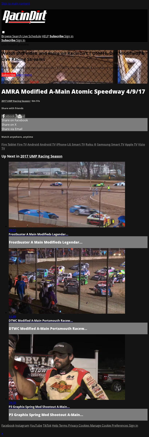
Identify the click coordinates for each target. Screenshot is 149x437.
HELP (45, 36)
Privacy (73, 426)
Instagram (22, 426)
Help (55, 426)
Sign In (20, 40)
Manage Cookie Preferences (109, 426)
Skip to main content (15, 3)
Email (21, 116)
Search (17, 36)
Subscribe (8, 75)
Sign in (68, 36)
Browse (6, 36)
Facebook (8, 116)
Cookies (84, 426)
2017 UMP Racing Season (16, 101)
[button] (3, 32)
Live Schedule (32, 36)
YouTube (36, 426)
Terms (63, 426)
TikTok (47, 426)
